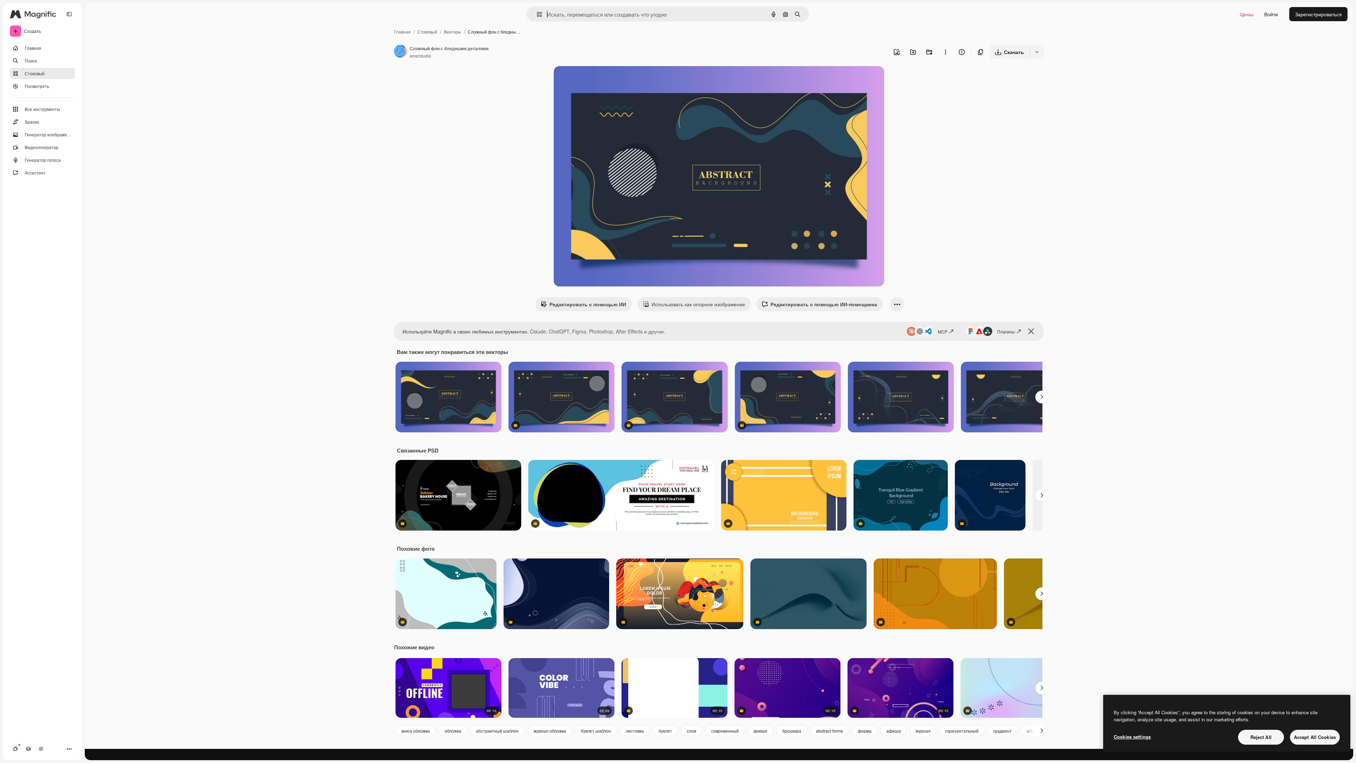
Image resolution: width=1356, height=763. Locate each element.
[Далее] (1041, 397)
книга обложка (416, 731)
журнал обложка (550, 731)
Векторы (452, 32)
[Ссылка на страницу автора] (400, 52)
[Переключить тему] (41, 749)
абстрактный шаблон (497, 731)
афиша (893, 731)
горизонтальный (962, 731)
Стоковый (427, 32)
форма (865, 731)
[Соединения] (15, 749)
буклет (665, 731)
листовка (635, 731)
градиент (1002, 731)
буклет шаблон (596, 731)
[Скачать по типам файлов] (1037, 52)
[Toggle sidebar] (69, 14)
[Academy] (28, 749)
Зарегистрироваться (1318, 14)
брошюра (791, 731)
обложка (453, 731)
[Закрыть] (1031, 331)
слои (691, 731)
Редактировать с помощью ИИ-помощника (824, 304)
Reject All (1261, 737)
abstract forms (829, 731)
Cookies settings (1132, 736)
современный (725, 731)
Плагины (1006, 332)
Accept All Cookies (1315, 737)
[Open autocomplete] (536, 14)
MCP (942, 332)
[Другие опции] (945, 52)
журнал (923, 731)
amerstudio (420, 56)
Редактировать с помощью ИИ (587, 304)
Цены (1247, 14)
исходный (601, 79)
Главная (402, 32)
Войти (1271, 14)
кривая (760, 731)
